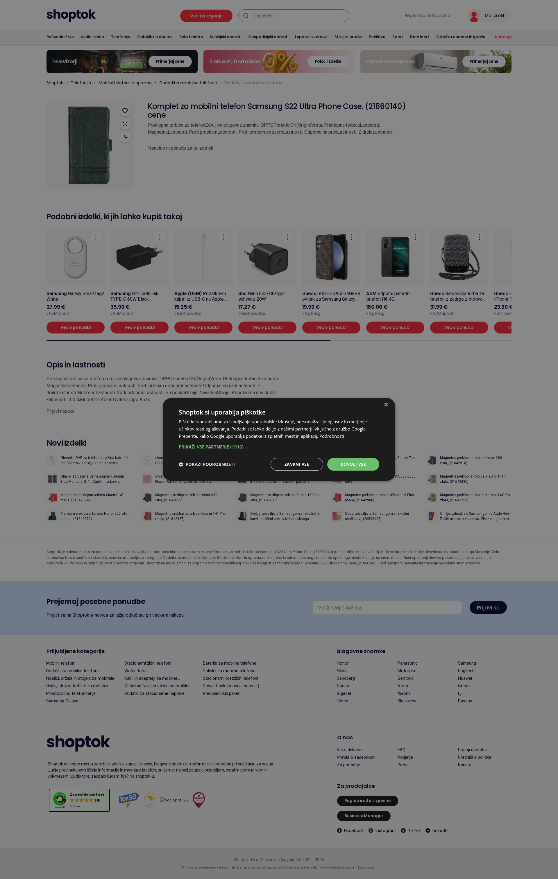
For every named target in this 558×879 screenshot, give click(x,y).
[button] (279, 446)
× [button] (386, 405)
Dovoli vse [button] (353, 464)
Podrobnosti (331, 436)
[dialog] (279, 439)
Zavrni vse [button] (297, 464)
